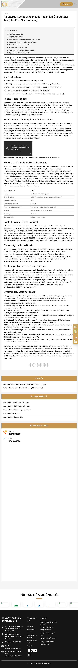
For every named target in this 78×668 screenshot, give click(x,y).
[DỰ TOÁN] (75, 326)
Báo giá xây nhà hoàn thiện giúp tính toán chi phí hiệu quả (24, 384)
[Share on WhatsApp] (30, 365)
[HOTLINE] (75, 336)
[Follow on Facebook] (29, 650)
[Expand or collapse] (72, 30)
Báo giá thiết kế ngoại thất (13, 417)
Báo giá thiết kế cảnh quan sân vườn (16, 406)
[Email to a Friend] (40, 365)
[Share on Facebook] (33, 365)
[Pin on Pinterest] (44, 365)
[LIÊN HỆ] (75, 331)
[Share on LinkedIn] (47, 365)
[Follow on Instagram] (32, 650)
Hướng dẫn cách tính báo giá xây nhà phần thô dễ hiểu (23, 388)
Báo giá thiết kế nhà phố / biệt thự (16, 402)
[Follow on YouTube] (35, 650)
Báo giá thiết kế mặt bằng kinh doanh (17, 410)
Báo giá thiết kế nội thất (12, 413)
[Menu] (75, 4)
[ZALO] (75, 341)
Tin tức (6, 14)
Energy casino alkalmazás (15, 58)
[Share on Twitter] (37, 365)
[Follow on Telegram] (29, 654)
